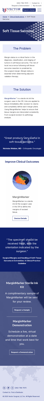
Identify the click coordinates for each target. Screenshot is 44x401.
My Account (37, 5)
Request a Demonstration (20, 5)
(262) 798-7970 (22, 3)
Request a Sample (29, 10)
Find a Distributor (17, 392)
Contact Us (36, 3)
